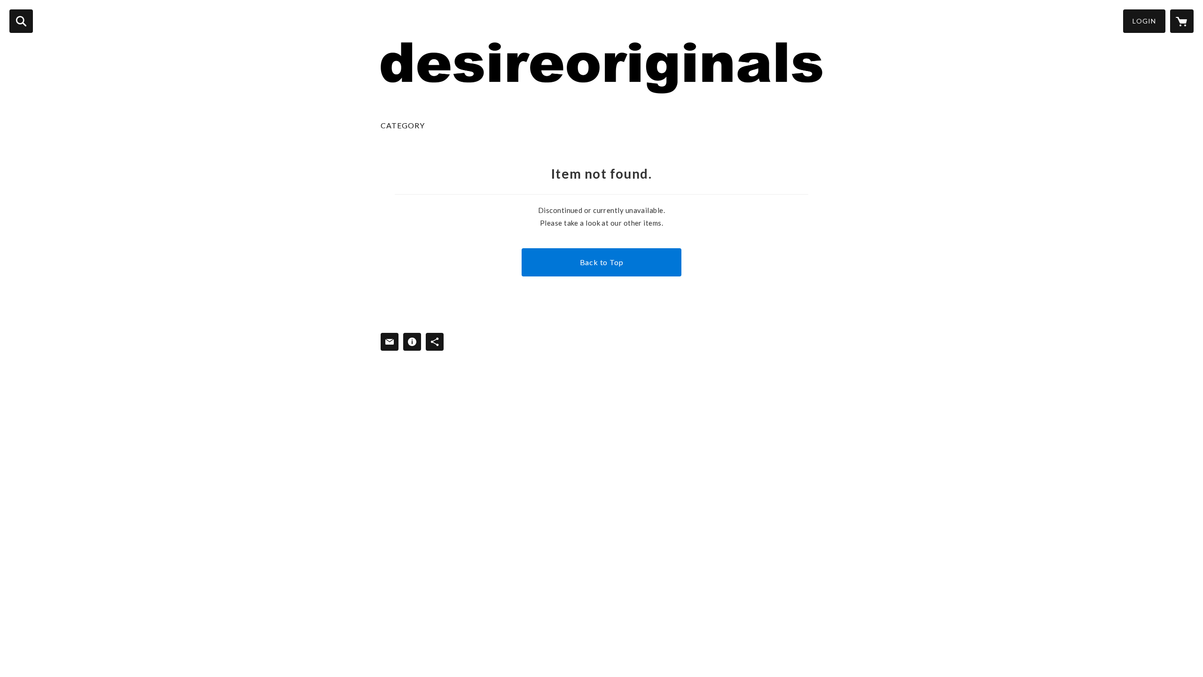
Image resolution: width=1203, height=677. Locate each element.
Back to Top (602, 262)
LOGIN (1144, 21)
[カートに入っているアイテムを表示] (1182, 21)
